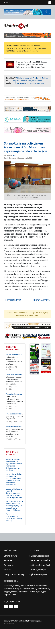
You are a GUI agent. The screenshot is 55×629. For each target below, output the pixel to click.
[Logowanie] (37, 2)
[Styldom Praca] (34, 351)
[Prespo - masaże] (27, 119)
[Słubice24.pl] (16, 25)
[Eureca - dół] (27, 336)
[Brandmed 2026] (27, 12)
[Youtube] (16, 606)
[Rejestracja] (41, 2)
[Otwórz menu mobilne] (49, 2)
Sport (15, 155)
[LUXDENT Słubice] (46, 351)
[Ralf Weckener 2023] (46, 366)
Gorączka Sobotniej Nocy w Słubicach (27, 80)
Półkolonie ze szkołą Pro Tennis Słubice (32, 78)
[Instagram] (11, 606)
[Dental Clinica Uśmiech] (34, 366)
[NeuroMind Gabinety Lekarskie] (27, 108)
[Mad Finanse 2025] (27, 98)
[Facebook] (6, 606)
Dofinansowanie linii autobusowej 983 (28, 83)
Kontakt (8, 2)
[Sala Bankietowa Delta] (27, 325)
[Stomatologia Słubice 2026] (27, 35)
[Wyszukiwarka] (44, 2)
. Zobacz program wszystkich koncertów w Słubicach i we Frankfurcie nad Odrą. (31, 64)
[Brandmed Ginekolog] (27, 129)
